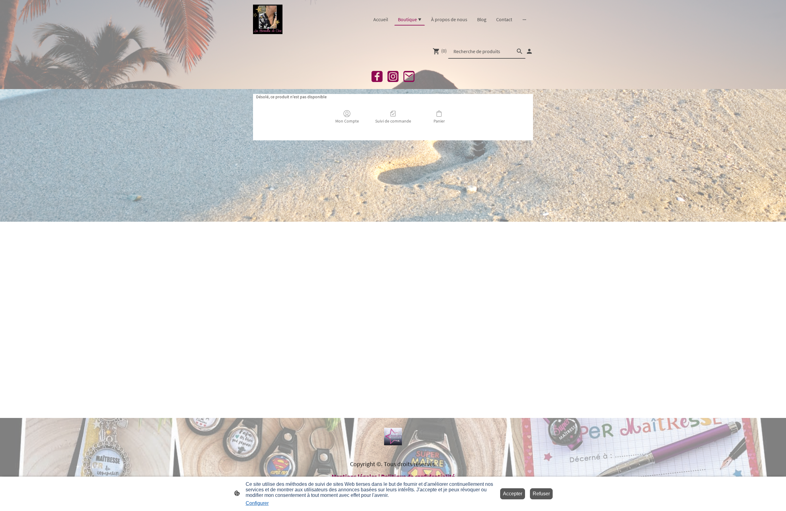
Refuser (541, 493)
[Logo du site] (267, 19)
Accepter (512, 493)
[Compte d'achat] (529, 51)
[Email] (408, 76)
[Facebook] (377, 76)
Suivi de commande (393, 121)
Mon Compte (347, 121)
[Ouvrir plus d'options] (524, 19)
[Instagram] (393, 76)
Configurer (257, 503)
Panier (439, 121)
